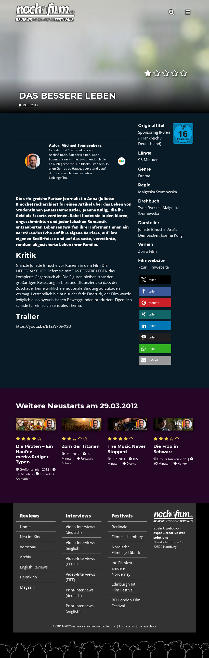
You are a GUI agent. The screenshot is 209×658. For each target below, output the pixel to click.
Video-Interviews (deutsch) (80, 529)
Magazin (27, 587)
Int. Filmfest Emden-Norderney (122, 568)
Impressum (127, 626)
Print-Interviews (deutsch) (80, 592)
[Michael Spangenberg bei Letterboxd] (121, 160)
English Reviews (34, 567)
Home (25, 526)
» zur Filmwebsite (153, 267)
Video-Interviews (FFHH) (80, 561)
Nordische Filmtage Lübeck (126, 549)
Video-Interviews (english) (80, 545)
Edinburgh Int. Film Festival (124, 586)
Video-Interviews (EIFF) (80, 577)
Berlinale (119, 526)
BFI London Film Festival (126, 602)
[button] (155, 279)
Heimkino (28, 576)
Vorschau (28, 546)
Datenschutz (147, 626)
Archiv (25, 556)
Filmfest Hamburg (127, 536)
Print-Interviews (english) (80, 608)
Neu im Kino (31, 536)
